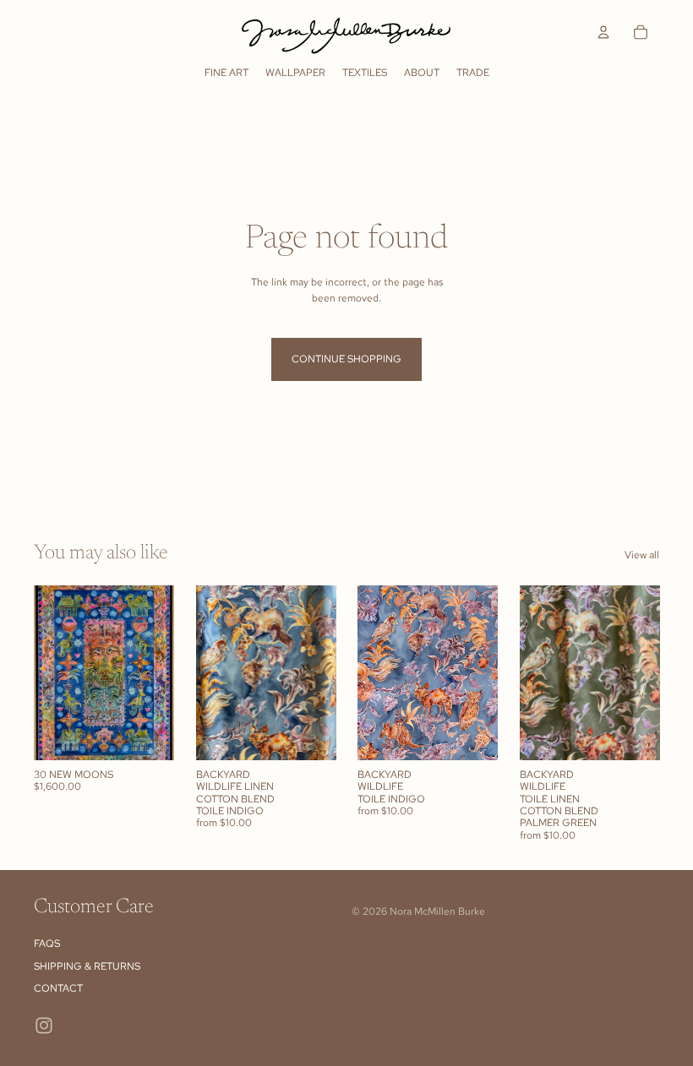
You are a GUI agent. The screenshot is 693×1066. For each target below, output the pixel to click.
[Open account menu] (603, 32)
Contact (58, 988)
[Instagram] (44, 1025)
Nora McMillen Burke (437, 911)
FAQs (47, 943)
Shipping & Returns (87, 966)
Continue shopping (346, 359)
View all (642, 555)
